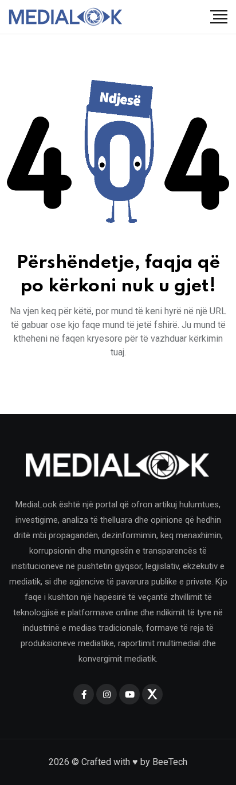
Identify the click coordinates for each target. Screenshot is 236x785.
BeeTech (169, 761)
